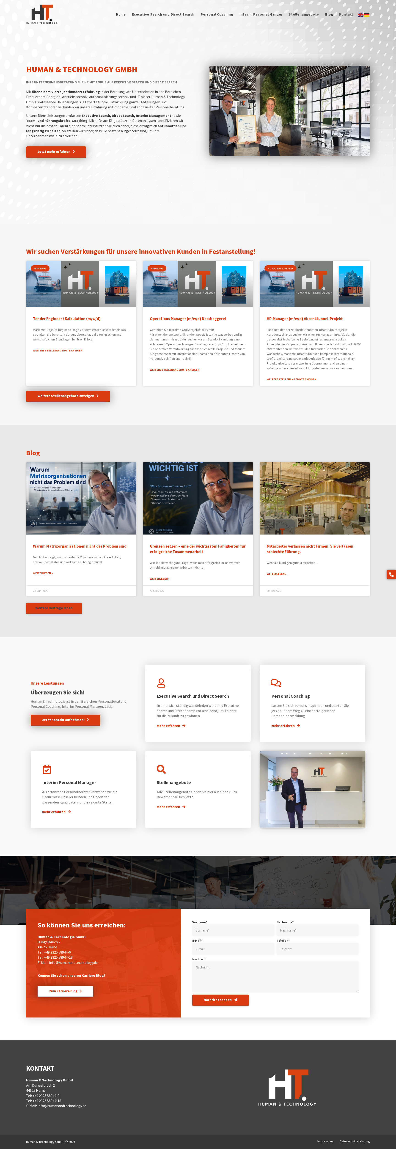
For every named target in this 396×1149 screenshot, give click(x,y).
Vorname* (199, 922)
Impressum (325, 1141)
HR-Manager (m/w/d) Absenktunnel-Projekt (305, 318)
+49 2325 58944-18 (58, 957)
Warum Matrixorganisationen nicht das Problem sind (79, 546)
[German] (367, 14)
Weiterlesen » (43, 573)
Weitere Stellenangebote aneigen (57, 350)
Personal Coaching (217, 14)
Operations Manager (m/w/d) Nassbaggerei (188, 318)
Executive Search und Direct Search (163, 14)
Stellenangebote (304, 14)
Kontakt (346, 14)
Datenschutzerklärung (355, 1141)
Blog (329, 14)
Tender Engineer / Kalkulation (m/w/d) (67, 318)
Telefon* (283, 940)
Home (121, 14)
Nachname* (285, 922)
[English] (361, 14)
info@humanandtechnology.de (73, 962)
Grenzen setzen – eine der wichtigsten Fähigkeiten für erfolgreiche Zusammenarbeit (198, 549)
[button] (54, 608)
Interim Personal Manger (261, 14)
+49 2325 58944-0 (57, 952)
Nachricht (199, 959)
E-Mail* (197, 940)
